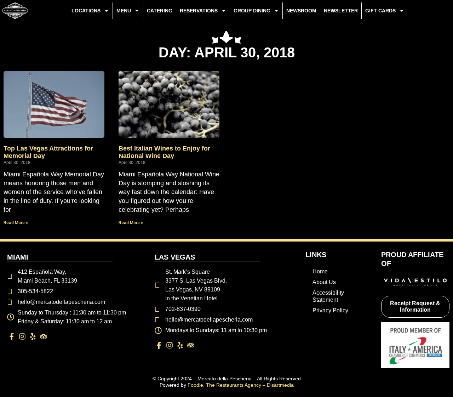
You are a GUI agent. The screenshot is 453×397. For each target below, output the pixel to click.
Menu (123, 10)
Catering (159, 10)
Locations (86, 10)
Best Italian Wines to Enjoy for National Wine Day (164, 152)
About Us (324, 282)
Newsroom (301, 10)
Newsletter (341, 10)
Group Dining (252, 10)
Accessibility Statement (328, 296)
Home (320, 271)
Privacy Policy (330, 310)
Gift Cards (380, 10)
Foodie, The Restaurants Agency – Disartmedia (241, 385)
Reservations (199, 10)
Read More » (16, 222)
